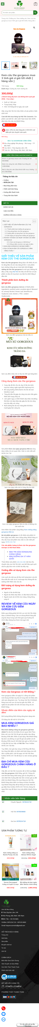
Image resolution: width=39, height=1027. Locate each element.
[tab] (20, 203)
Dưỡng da (12, 18)
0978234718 (26, 802)
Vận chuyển (8, 211)
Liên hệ (4, 951)
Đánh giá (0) (8, 207)
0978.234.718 (8, 182)
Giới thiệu (5, 938)
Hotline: (6, 180)
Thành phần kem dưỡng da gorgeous (19, 229)
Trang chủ (5, 18)
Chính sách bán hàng (11, 189)
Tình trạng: (5, 86)
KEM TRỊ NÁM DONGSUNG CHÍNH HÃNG (20, 553)
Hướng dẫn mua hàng (13, 215)
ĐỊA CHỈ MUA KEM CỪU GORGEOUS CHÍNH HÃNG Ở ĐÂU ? (18, 250)
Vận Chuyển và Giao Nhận (10, 964)
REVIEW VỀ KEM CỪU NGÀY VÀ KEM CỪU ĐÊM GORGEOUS (19, 239)
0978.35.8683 (21, 922)
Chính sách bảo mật (8, 970)
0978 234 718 (10, 542)
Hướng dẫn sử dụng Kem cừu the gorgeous (20, 233)
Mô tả (6, 203)
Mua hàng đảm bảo (10, 186)
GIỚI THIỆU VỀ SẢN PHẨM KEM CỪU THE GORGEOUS (17, 226)
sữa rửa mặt (21, 562)
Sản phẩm (5, 941)
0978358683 (21, 812)
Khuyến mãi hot (7, 945)
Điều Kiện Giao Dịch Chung (10, 960)
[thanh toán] (9, 996)
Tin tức (4, 948)
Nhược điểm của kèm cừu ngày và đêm (21, 244)
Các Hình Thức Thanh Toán (10, 967)
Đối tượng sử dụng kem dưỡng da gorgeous (21, 235)
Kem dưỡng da (21, 18)
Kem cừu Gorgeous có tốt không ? (20, 242)
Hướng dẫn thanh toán (11, 192)
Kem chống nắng (30, 530)
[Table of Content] (34, 221)
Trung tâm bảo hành (11, 195)
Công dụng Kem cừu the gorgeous (18, 231)
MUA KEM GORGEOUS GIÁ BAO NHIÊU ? (17, 246)
